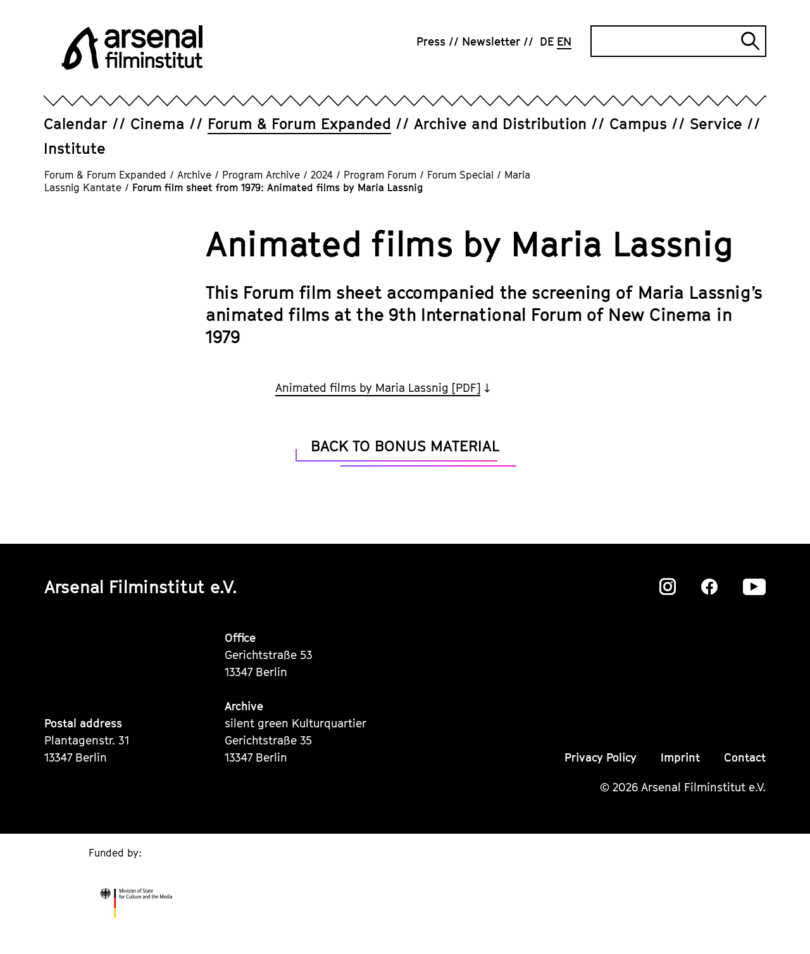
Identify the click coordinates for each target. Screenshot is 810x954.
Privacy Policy (600, 757)
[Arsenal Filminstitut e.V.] (132, 47)
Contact (745, 757)
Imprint (680, 757)
